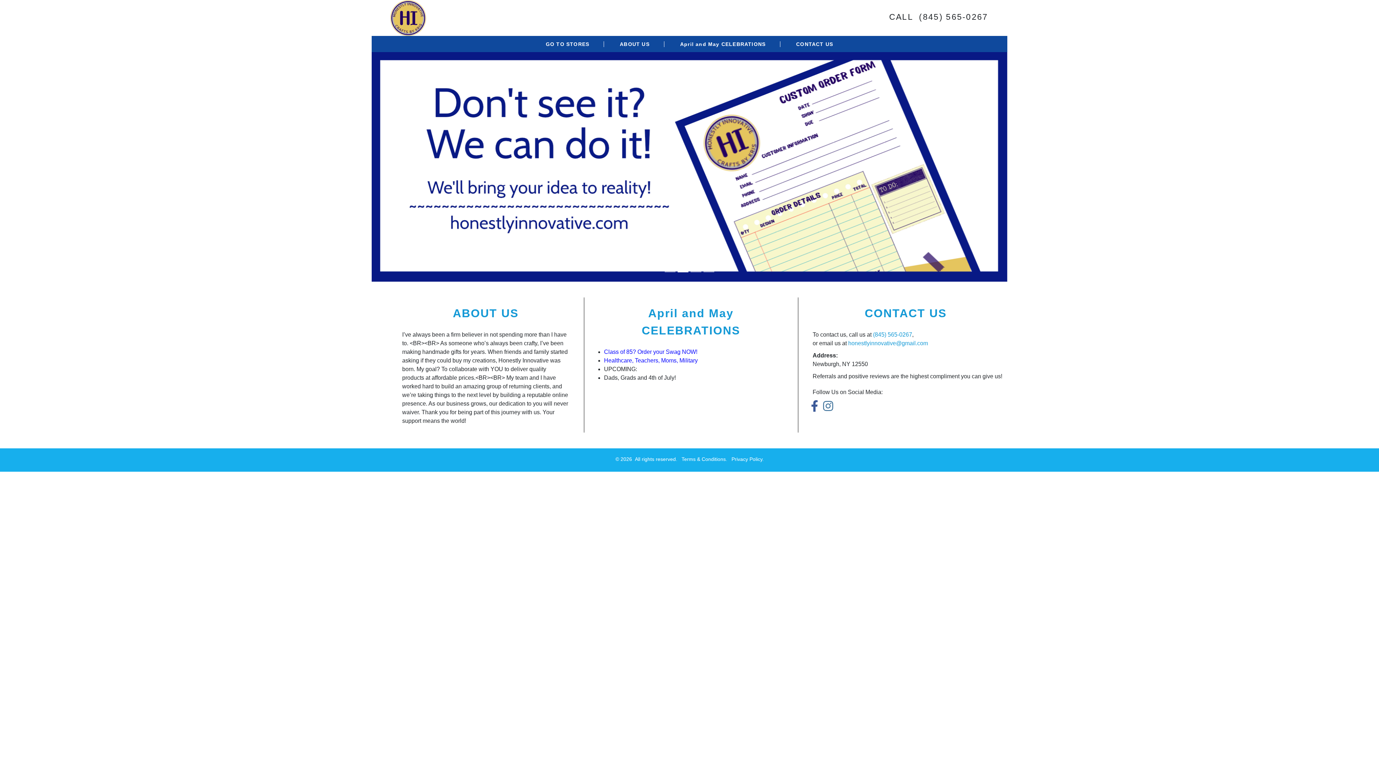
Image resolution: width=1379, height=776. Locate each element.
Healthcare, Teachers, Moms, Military (651, 360)
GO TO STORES (567, 44)
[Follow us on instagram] (828, 408)
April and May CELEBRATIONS (723, 44)
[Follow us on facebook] (814, 408)
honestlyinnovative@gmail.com (888, 343)
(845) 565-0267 (892, 335)
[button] (419, 167)
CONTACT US (814, 44)
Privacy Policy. (748, 459)
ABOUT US (635, 44)
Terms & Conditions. (704, 459)
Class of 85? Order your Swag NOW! (650, 352)
